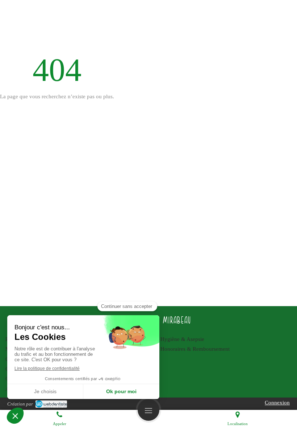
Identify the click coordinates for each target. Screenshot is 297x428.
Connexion (277, 403)
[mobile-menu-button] (148, 410)
